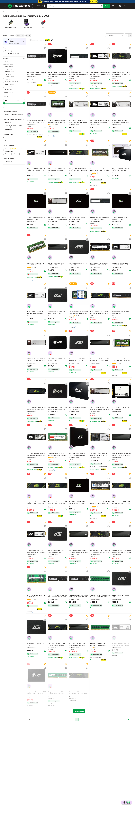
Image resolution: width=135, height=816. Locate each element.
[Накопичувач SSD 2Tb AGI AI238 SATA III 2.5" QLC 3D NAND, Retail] (58, 391)
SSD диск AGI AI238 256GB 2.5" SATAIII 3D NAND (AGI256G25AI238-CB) (78, 218)
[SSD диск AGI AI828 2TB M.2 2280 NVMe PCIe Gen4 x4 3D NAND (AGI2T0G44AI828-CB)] (58, 152)
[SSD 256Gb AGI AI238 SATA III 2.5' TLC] (121, 578)
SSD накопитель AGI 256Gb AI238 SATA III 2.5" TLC (77, 360)
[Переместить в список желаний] (44, 44)
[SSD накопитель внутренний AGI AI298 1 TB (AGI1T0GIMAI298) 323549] (100, 104)
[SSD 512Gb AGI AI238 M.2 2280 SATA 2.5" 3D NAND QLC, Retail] (100, 391)
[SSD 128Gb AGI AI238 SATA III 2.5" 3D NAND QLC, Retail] (79, 437)
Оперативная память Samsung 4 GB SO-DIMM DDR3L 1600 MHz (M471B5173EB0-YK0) (121, 360)
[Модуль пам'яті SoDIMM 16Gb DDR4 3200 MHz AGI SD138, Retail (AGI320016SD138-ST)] (100, 247)
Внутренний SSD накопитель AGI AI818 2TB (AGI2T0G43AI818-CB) (79, 693)
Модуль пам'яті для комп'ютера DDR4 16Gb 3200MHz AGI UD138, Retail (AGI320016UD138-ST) (79, 596)
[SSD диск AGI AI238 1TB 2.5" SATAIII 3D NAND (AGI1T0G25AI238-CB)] (121, 201)
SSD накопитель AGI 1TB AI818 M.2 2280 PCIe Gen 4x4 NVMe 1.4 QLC (99, 313)
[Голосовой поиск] (101, 6)
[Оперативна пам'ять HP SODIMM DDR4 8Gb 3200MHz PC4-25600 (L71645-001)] (100, 485)
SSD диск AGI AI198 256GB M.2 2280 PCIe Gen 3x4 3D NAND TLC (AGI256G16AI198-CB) (121, 644)
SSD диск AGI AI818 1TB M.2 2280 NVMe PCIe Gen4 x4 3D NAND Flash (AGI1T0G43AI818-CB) (78, 170)
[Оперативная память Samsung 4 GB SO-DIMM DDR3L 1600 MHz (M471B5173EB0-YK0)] (121, 342)
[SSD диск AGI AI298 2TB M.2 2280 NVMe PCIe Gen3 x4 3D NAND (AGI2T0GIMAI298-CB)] (79, 104)
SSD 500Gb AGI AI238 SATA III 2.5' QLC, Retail (56, 360)
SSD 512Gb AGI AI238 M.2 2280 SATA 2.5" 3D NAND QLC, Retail (99, 408)
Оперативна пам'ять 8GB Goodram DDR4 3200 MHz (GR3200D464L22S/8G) (98, 644)
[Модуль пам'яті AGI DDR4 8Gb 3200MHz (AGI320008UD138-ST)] (36, 104)
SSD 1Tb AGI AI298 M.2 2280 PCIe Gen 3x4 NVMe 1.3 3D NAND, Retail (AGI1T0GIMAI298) (36, 313)
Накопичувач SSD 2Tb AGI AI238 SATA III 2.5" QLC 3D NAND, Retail (57, 408)
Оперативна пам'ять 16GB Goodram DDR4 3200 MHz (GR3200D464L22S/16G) (55, 693)
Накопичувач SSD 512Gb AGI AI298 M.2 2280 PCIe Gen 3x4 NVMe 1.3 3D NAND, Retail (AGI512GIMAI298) (120, 264)
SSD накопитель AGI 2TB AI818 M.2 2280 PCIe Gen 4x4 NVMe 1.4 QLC (121, 503)
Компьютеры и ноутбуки (13, 12)
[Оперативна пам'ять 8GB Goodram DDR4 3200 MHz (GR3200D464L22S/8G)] (100, 627)
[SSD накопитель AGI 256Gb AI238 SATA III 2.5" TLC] (79, 342)
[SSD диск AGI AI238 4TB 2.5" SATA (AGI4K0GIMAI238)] (121, 152)
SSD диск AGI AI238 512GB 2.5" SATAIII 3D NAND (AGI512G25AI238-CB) (36, 218)
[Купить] (44, 79)
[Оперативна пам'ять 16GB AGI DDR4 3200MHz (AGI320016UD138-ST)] (121, 295)
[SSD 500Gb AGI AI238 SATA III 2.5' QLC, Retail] (58, 342)
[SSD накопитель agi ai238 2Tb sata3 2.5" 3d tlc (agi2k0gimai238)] (79, 247)
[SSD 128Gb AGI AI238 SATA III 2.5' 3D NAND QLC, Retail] (79, 485)
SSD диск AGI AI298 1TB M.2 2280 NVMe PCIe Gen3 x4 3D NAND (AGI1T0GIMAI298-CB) (120, 121)
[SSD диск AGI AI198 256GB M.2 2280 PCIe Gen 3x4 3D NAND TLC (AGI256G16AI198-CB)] (121, 627)
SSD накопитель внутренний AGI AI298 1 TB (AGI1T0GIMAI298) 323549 (100, 121)
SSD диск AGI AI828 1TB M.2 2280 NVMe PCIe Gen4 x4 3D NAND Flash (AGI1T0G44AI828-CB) (57, 264)
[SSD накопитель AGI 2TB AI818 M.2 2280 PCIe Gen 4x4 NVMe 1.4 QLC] (121, 485)
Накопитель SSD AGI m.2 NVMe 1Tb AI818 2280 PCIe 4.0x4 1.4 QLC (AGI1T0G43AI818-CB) (121, 73)
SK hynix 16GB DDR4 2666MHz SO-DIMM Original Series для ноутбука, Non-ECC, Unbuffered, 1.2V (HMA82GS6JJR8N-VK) (36, 596)
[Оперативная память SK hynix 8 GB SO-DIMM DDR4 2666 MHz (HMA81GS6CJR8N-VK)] (36, 247)
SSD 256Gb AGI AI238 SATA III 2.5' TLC (120, 596)
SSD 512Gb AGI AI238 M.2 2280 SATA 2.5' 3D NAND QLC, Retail (36, 360)
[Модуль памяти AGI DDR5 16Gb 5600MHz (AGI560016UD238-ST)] (79, 56)
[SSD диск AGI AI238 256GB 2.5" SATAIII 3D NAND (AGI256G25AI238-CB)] (79, 201)
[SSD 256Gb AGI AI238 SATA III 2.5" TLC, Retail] (79, 391)
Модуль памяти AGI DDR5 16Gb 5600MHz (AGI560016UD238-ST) (78, 73)
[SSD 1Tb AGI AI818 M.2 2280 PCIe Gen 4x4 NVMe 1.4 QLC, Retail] (36, 391)
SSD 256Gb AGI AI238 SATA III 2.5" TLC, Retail (78, 408)
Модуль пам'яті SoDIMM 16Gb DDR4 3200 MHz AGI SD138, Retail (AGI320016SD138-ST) (99, 264)
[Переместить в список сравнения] (44, 48)
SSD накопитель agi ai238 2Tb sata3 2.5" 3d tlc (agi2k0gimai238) (78, 264)
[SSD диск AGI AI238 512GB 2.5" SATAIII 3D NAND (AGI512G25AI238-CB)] (36, 201)
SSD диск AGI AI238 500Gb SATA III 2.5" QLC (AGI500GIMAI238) (57, 73)
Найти (107, 6)
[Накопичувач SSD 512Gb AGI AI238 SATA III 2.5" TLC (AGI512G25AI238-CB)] (58, 295)
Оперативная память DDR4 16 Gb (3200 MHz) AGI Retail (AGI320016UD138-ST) (36, 73)
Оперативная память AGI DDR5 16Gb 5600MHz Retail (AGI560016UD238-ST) (99, 218)
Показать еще (7, 92)
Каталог (40, 6)
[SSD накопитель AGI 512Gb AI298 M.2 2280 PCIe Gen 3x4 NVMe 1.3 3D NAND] (36, 534)
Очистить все (20, 35)
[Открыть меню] (5, 6)
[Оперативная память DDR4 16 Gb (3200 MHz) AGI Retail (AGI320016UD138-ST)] (36, 56)
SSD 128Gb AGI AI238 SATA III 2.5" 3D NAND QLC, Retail (77, 454)
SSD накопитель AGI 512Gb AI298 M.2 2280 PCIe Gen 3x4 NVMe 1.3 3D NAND (35, 551)
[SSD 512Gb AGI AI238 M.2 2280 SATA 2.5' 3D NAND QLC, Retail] (36, 342)
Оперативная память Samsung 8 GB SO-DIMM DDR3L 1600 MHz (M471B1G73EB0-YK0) (99, 170)
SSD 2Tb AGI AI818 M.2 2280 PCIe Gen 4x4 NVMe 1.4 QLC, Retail (56, 644)
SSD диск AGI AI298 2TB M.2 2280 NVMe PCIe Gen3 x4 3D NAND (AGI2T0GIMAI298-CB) (78, 121)
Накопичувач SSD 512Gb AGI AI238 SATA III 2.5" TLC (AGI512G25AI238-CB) (56, 313)
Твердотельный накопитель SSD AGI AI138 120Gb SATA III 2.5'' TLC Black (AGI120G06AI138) (36, 693)
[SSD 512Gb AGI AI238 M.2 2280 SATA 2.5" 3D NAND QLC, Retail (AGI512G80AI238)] (58, 201)
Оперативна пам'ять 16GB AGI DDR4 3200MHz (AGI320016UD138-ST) (120, 313)
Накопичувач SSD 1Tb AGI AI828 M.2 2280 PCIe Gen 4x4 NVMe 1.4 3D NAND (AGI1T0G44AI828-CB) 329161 (121, 551)
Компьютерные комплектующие (31, 12)
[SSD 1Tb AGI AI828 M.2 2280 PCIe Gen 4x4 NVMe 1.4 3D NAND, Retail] (100, 437)
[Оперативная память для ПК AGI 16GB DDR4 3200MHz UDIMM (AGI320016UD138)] (100, 578)
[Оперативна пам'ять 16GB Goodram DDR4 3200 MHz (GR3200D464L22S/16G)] (58, 675)
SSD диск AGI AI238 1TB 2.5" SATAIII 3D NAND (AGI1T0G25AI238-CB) (120, 218)
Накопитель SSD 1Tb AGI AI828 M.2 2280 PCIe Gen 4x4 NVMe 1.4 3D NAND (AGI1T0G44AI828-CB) (99, 360)
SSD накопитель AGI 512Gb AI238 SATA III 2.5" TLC (56, 551)
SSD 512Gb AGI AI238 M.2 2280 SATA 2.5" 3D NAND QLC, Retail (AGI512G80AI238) (57, 218)
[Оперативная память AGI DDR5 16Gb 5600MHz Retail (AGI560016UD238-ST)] (100, 201)
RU (113, 6)
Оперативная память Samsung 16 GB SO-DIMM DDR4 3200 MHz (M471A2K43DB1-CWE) (78, 313)
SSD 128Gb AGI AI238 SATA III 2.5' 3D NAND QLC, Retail (77, 502)
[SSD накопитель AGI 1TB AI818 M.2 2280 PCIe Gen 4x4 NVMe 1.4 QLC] (100, 295)
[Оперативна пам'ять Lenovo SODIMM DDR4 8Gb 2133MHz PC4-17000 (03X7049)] (58, 437)
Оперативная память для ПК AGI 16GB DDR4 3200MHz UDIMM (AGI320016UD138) (100, 596)
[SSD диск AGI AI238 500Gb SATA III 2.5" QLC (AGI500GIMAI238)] (58, 56)
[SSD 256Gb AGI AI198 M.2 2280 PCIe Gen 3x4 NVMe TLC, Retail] (36, 437)
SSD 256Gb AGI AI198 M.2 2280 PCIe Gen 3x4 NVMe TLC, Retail (36, 454)
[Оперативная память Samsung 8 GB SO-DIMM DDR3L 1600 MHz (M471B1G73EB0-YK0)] (100, 152)
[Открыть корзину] (130, 6)
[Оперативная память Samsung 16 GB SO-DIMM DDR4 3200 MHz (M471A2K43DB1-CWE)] (79, 295)
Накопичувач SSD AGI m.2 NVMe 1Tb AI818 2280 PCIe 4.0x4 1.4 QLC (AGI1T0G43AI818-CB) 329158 (100, 551)
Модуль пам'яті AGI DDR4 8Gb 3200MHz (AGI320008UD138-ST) (36, 121)
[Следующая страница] (128, 719)
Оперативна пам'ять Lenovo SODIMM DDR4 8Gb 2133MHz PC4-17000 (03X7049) (56, 454)
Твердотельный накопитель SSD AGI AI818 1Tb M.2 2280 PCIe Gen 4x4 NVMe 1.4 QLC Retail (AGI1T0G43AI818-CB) (57, 503)
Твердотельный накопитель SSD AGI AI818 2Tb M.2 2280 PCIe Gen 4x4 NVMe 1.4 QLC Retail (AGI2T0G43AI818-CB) (36, 503)
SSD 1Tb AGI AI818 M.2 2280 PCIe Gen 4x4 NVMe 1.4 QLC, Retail (36, 408)
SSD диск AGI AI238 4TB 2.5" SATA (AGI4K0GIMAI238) (120, 169)
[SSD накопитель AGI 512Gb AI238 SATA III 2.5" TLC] (58, 534)
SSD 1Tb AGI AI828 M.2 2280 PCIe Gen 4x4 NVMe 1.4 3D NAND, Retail (98, 454)
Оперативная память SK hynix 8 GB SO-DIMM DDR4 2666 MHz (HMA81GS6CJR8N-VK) (36, 264)
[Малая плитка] (130, 35)
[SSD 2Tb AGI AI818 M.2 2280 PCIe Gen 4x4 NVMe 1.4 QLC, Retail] (58, 627)
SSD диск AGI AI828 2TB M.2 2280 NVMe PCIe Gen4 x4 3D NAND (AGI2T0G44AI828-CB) (56, 170)
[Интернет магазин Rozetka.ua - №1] (19, 6)
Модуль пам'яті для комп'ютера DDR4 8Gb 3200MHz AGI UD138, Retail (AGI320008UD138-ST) (57, 596)
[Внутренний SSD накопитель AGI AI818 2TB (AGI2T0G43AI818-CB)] (79, 675)
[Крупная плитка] (126, 35)
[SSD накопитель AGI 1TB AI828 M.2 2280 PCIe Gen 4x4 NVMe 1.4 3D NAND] (79, 534)
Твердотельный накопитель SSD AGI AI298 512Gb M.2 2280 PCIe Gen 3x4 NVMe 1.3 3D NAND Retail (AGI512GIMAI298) (99, 73)
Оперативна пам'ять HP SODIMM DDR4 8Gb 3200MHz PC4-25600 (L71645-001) (100, 503)
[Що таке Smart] (52, 40)
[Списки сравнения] (125, 6)
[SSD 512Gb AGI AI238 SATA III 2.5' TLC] (36, 627)
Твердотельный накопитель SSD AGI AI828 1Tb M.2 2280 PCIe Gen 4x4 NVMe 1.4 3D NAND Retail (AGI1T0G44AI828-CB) (121, 454)
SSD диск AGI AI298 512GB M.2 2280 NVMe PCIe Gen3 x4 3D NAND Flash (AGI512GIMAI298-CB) (36, 170)
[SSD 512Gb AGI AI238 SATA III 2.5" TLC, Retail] (121, 391)
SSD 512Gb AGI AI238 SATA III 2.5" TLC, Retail (120, 408)
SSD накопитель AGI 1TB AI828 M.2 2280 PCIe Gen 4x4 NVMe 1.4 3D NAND (78, 551)
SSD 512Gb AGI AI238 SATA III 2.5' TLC (35, 644)
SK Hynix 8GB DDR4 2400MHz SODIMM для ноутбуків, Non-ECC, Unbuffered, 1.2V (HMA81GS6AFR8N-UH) (57, 121)
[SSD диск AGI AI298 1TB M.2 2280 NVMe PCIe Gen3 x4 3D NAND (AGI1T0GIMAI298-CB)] (121, 104)
